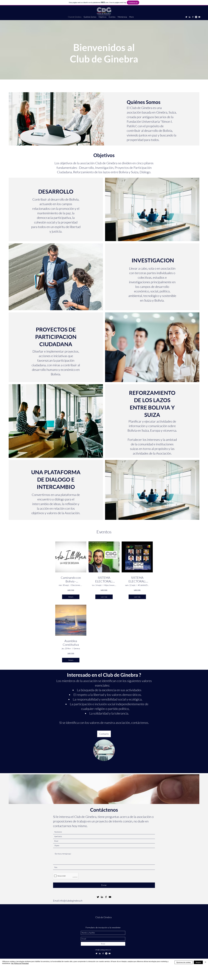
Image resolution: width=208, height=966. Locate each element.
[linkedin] (189, 17)
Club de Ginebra (103, 917)
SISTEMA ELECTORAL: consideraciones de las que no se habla (104, 579)
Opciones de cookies (183, 962)
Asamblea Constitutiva (71, 642)
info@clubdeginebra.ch (70, 900)
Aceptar (198, 962)
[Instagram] (196, 17)
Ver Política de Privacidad (20, 963)
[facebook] (193, 17)
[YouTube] (199, 17)
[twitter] (186, 17)
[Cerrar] (205, 962)
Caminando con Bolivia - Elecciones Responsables (71, 579)
